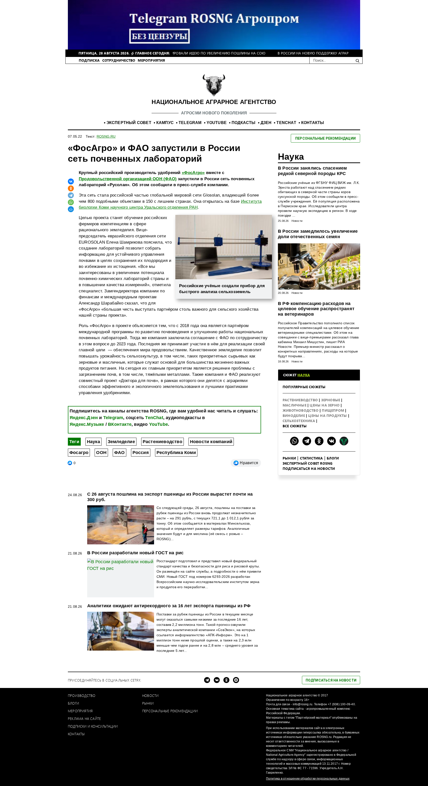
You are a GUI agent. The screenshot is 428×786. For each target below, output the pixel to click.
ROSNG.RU (106, 136)
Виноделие (294, 415)
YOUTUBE (217, 123)
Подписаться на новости (309, 468)
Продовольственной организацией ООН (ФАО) (128, 179)
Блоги (333, 458)
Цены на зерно (325, 405)
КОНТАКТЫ (312, 123)
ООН (101, 452)
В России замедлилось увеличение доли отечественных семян (318, 234)
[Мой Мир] (71, 209)
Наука (93, 441)
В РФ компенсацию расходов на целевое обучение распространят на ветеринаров (316, 309)
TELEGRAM (190, 123)
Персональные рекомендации (170, 711)
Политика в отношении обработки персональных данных (307, 778)
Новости (297, 220)
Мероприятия (80, 711)
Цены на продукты (328, 415)
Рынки (289, 458)
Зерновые (331, 400)
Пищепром (333, 410)
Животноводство (301, 410)
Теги (74, 441)
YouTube (158, 424)
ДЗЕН (266, 123)
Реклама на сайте (84, 718)
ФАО (119, 452)
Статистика (311, 458)
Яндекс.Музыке (87, 424)
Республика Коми (176, 452)
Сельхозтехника (299, 420)
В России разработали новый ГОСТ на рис (135, 552)
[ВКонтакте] (71, 181)
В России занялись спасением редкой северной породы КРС (312, 171)
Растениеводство (162, 441)
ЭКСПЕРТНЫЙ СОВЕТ (129, 123)
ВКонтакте (120, 424)
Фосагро (78, 452)
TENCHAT (286, 123)
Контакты (76, 734)
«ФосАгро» (193, 172)
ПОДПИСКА (89, 60)
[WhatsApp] (71, 202)
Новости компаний (211, 441)
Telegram (113, 417)
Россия (141, 452)
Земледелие (121, 441)
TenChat (154, 417)
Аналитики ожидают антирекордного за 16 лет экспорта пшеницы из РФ (169, 605)
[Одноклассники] (71, 188)
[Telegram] (71, 195)
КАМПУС (165, 123)
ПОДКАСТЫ (244, 123)
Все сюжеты (295, 426)
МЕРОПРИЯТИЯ (151, 60)
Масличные (295, 405)
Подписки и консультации (93, 726)
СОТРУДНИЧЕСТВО (118, 60)
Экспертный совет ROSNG (307, 463)
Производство (81, 695)
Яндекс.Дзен (84, 417)
